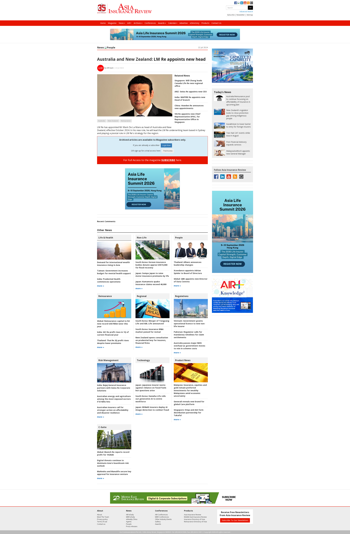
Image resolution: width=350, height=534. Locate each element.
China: (178, 105)
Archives (137, 23)
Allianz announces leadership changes (187, 263)
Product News (182, 360)
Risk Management (108, 360)
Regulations (181, 296)
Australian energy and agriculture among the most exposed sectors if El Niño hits (114, 399)
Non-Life (142, 237)
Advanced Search (246, 11)
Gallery (158, 521)
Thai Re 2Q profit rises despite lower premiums (113, 341)
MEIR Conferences (162, 517)
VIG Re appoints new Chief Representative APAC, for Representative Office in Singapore (187, 118)
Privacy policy (102, 519)
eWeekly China (131, 519)
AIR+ (129, 23)
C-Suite (102, 427)
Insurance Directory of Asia (194, 519)
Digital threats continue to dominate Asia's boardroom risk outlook (113, 463)
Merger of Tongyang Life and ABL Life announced (152, 322)
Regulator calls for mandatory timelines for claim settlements (189, 335)
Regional (142, 296)
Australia (101, 121)
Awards (161, 23)
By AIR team (108, 68)
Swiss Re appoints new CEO (193, 91)
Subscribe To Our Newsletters (235, 520)
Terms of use (102, 521)
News (121, 23)
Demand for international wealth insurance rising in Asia (113, 263)
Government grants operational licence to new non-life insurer (189, 324)
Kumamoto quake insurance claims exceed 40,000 (150, 283)
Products (205, 23)
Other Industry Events (163, 519)
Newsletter (241, 15)
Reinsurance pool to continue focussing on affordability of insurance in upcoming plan (238, 100)
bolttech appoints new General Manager (238, 152)
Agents (128, 521)
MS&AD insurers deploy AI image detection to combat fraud (152, 408)
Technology (143, 360)
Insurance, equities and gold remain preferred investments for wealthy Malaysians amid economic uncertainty (190, 390)
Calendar (172, 23)
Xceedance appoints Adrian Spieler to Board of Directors (188, 272)
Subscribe (231, 15)
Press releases (131, 526)
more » (100, 286)
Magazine (112, 23)
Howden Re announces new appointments (189, 107)
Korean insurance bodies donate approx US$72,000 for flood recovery (151, 265)
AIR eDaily (130, 514)
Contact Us (216, 23)
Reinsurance (125, 121)
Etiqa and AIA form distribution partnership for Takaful (188, 413)
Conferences (150, 23)
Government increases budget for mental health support (114, 272)
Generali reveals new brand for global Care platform (189, 403)
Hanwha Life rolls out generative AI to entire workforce (150, 399)
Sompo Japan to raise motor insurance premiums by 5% (152, 274)
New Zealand (113, 121)
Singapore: (180, 80)
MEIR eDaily (130, 517)
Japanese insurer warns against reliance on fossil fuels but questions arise (150, 388)
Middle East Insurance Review (195, 517)
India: (177, 97)
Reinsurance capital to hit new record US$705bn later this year (113, 324)
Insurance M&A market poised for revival (149, 330)
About (99, 514)
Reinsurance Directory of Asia (195, 521)
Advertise (184, 23)
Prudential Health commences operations (108, 280)
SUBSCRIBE (168, 160)
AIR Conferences (161, 514)
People (111, 47)
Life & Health (105, 237)
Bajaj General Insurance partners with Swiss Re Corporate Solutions (113, 388)
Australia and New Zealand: (125, 59)
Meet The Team (103, 517)
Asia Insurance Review (192, 514)
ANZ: (177, 91)
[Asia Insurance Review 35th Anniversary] (124, 8)
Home (103, 23)
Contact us (101, 524)
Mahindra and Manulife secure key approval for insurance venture (114, 472)
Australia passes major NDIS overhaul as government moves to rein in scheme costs (189, 346)
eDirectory (194, 23)
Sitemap (250, 15)
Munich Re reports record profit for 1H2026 (113, 453)
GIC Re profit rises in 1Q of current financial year (113, 333)
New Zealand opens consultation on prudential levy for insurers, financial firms (151, 340)
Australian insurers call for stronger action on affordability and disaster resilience (112, 410)
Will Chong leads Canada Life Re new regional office (189, 83)
